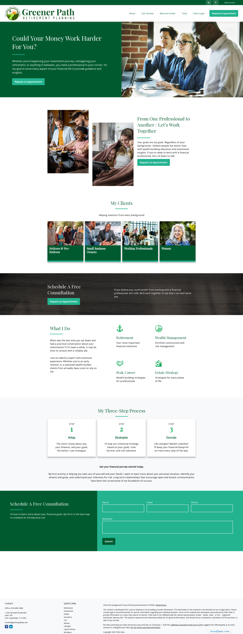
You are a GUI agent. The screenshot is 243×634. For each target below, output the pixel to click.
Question (107, 518)
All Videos (68, 632)
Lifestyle (67, 626)
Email (150, 502)
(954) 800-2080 (17, 608)
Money (66, 623)
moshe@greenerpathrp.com (16, 622)
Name (105, 502)
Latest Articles (69, 629)
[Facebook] (216, 2)
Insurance (68, 617)
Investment (68, 611)
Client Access (229, 2)
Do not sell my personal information (145, 627)
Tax (65, 620)
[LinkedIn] (209, 2)
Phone (194, 502)
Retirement (68, 608)
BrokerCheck (161, 605)
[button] (132, 13)
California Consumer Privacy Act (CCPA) (186, 625)
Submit (109, 541)
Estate (66, 614)
